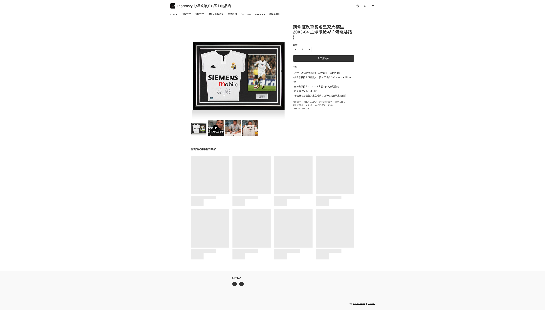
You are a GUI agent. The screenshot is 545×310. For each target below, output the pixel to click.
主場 (309, 105)
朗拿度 (297, 102)
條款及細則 (274, 14)
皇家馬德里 (326, 102)
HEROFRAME (301, 108)
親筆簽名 (298, 105)
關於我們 (232, 14)
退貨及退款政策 (216, 14)
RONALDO (310, 102)
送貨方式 (199, 14)
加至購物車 (323, 58)
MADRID (340, 102)
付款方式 (186, 14)
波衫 (331, 105)
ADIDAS (320, 105)
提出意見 (371, 304)
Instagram (260, 14)
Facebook (246, 14)
